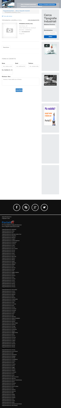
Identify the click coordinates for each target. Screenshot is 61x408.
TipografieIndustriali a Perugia (8, 326)
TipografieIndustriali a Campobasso (10, 359)
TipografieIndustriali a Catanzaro (9, 242)
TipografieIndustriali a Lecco (8, 373)
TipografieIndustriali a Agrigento (9, 229)
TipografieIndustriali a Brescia (8, 297)
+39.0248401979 (33, 20)
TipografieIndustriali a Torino (8, 280)
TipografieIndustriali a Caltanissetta (10, 299)
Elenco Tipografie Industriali (23, 11)
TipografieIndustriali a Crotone (8, 364)
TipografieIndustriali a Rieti (8, 392)
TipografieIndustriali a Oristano (9, 383)
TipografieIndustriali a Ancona (8, 349)
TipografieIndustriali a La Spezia (9, 372)
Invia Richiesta (19, 90)
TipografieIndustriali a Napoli (8, 261)
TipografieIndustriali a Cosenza (9, 243)
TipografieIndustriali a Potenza (8, 389)
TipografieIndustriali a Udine (8, 402)
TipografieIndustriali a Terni (8, 399)
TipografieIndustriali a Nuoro (8, 381)
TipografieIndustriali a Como (8, 362)
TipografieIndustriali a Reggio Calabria (10, 272)
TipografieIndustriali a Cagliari (8, 239)
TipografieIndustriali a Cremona (9, 304)
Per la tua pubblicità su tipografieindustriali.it (12, 225)
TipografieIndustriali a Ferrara (8, 247)
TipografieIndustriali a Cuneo (8, 245)
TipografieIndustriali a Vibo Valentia (10, 405)
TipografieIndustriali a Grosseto (9, 310)
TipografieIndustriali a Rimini (8, 274)
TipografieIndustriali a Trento (8, 400)
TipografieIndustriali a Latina (8, 253)
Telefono (30, 63)
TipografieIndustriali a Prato (8, 270)
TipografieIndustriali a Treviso (8, 282)
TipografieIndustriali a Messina (9, 378)
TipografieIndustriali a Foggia (8, 367)
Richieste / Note (6, 76)
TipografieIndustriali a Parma (8, 384)
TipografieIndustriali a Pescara (8, 267)
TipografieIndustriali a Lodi (8, 315)
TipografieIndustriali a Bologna (8, 356)
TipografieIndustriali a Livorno (8, 255)
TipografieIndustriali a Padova (8, 264)
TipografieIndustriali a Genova (8, 369)
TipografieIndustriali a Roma (8, 334)
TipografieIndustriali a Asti (8, 232)
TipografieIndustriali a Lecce (8, 313)
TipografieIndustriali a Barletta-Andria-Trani (11, 234)
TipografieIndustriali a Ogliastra (9, 262)
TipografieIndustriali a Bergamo (9, 235)
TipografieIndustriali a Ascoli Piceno (10, 351)
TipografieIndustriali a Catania (8, 361)
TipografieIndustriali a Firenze (8, 307)
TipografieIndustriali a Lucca (8, 375)
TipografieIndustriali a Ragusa (8, 331)
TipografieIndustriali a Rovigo (8, 394)
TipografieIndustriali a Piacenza (9, 327)
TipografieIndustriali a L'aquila (8, 312)
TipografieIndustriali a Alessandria (9, 289)
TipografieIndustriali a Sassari (8, 335)
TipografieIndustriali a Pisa (8, 388)
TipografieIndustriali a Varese (8, 283)
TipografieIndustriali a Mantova (9, 316)
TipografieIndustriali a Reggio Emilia (10, 332)
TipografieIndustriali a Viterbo (8, 347)
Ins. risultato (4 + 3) (7, 70)
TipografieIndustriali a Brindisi (8, 357)
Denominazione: (48, 30)
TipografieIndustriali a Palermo (9, 324)
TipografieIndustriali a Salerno (8, 275)
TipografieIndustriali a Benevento (9, 354)
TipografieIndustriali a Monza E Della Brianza (12, 380)
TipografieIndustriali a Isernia (8, 251)
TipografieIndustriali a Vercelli (8, 285)
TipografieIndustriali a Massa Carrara (10, 376)
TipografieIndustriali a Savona (8, 396)
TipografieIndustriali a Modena (8, 319)
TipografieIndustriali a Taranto (8, 278)
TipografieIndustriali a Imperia (8, 370)
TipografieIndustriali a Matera (8, 258)
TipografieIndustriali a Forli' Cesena (10, 248)
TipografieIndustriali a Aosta (8, 231)
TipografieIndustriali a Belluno (8, 294)
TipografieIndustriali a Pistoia (8, 269)
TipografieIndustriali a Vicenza (8, 286)
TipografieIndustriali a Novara (8, 321)
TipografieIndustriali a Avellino (8, 292)
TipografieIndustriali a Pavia (8, 266)
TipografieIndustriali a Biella (8, 296)
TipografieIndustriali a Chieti (8, 302)
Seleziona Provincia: (49, 24)
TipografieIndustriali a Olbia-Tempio (10, 323)
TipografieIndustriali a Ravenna (9, 391)
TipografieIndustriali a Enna (8, 305)
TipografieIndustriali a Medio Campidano (11, 318)
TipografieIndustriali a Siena (8, 277)
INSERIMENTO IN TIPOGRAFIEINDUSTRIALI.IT (31, 6)
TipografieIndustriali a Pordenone (9, 329)
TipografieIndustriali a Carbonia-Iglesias (11, 240)
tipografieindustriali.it (6, 216)
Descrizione (6, 47)
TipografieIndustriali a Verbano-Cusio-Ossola (12, 404)
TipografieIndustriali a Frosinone (9, 308)
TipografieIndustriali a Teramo (8, 339)
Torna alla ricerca (7, 16)
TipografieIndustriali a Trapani (8, 340)
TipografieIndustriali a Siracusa (9, 337)
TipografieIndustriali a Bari (8, 353)
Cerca (50, 36)
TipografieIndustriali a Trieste (8, 342)
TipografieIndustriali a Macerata (9, 256)
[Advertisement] (52, 145)
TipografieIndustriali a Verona (8, 345)
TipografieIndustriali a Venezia (8, 343)
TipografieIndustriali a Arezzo (8, 291)
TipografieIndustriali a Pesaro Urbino (10, 386)
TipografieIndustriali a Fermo (8, 365)
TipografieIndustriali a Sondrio (8, 397)
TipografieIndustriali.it (8, 11)
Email (16, 63)
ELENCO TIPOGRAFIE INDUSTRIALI (47, 4)
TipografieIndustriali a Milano (8, 259)
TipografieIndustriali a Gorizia (8, 250)
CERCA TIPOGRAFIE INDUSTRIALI (28, 4)
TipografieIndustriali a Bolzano (8, 237)
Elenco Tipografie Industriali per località (10, 226)
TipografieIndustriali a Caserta (8, 300)
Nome (3, 63)
